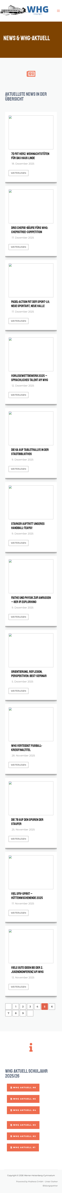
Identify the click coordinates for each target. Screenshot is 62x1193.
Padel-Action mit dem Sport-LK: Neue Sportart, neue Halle (30, 304)
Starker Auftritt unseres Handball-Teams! (28, 526)
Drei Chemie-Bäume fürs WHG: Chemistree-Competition (29, 230)
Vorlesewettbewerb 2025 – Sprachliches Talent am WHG (29, 378)
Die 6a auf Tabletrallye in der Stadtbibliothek (30, 452)
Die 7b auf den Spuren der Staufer (27, 822)
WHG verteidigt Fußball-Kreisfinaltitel (26, 748)
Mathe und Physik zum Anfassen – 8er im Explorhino (31, 600)
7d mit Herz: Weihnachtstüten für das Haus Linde (30, 156)
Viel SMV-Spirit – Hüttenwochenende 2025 (27, 896)
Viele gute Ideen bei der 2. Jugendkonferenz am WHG (27, 970)
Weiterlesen (18, 173)
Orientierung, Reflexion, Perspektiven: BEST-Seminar (29, 674)
